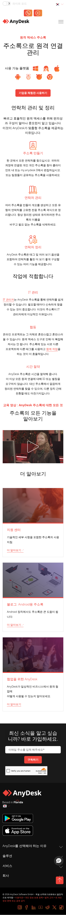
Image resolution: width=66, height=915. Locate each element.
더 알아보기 (14, 550)
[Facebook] (27, 907)
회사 (6, 875)
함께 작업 (52, 349)
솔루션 (7, 856)
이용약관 (19, 897)
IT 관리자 (8, 300)
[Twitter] (54, 907)
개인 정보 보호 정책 (34, 897)
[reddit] (47, 907)
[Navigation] (60, 22)
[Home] (16, 22)
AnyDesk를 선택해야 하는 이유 (25, 846)
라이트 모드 (20, 4)
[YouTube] (40, 907)
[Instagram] (20, 907)
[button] (58, 861)
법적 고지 (49, 897)
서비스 (7, 866)
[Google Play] (33, 818)
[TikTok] (61, 907)
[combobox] (59, 4)
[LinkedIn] (33, 907)
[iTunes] (33, 831)
